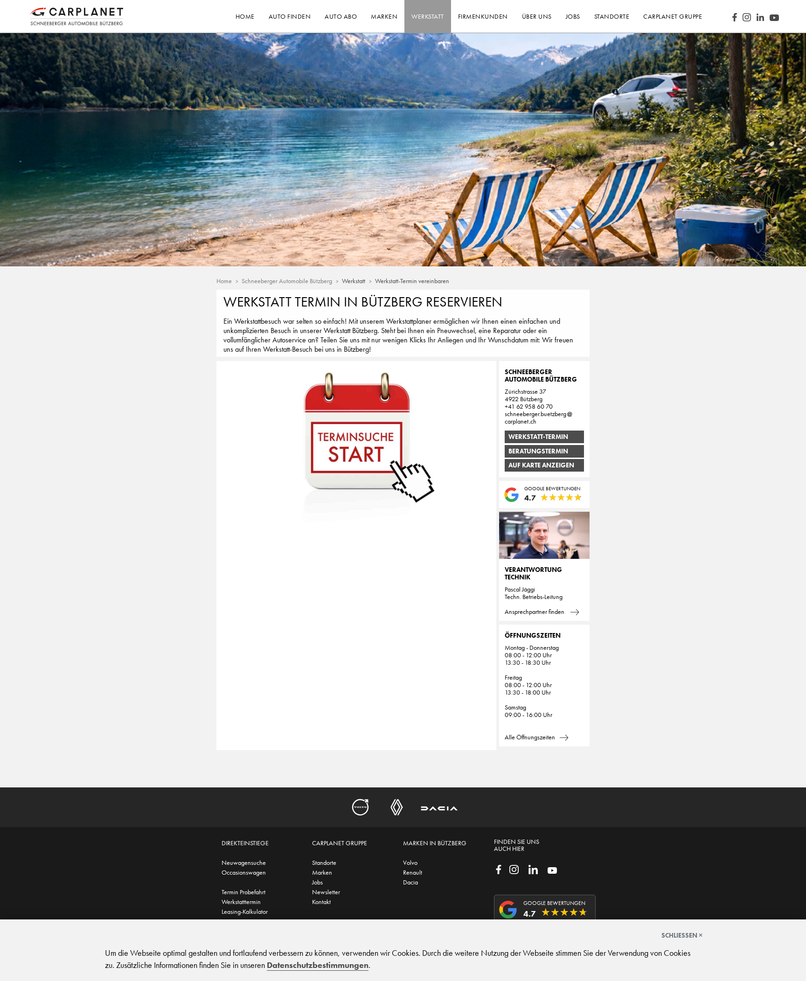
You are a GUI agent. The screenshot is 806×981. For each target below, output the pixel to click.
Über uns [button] (537, 16)
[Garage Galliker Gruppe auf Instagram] (514, 868)
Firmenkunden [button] (483, 16)
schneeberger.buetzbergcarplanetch (535, 417)
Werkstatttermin (241, 902)
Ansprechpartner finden (535, 611)
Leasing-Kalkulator (245, 911)
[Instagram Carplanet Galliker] (747, 16)
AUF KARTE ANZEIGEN (541, 465)
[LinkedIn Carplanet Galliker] (760, 16)
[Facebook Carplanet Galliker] (735, 16)
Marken (322, 872)
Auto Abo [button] (341, 16)
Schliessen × (681, 935)
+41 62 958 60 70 (529, 406)
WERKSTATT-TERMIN (538, 436)
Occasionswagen (244, 872)
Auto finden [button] (290, 16)
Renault (412, 872)
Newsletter (326, 892)
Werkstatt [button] (427, 16)
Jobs (317, 882)
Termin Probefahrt (243, 892)
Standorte (324, 862)
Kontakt (321, 902)
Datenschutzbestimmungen (317, 965)
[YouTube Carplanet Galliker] (774, 16)
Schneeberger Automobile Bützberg (287, 281)
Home (245, 16)
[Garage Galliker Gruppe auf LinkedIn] (533, 868)
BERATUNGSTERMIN (538, 451)
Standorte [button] (612, 16)
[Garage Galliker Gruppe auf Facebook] (498, 868)
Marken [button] (384, 16)
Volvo (410, 862)
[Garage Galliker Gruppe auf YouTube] (552, 869)
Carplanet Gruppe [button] (672, 16)
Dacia (410, 882)
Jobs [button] (573, 16)
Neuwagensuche (244, 862)
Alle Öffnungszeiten (530, 737)
